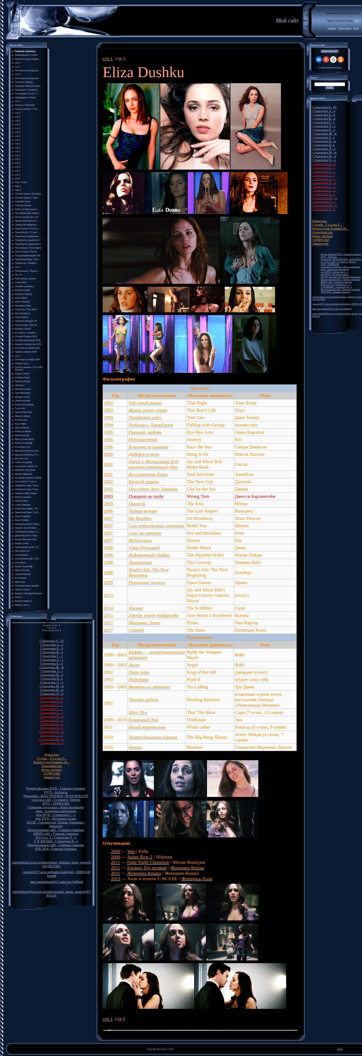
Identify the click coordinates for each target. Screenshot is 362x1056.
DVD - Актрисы (55, 792)
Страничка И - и (51, 675)
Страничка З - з (52, 671)
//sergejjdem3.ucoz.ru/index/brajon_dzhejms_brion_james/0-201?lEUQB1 (51, 864)
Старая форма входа (329, 67)
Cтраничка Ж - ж (51, 667)
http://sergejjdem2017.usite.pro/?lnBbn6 (56, 882)
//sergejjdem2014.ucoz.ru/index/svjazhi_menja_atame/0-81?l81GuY (51, 893)
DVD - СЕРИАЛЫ (55, 803)
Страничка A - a (51, 644)
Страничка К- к (51, 678)
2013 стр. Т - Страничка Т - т (55, 837)
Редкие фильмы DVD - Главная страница (55, 788)
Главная (331, 28)
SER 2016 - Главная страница (56, 849)
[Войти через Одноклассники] (340, 59)
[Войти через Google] (333, 59)
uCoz (340, 1049)
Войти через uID (329, 51)
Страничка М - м (52, 686)
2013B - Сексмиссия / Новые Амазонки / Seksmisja (56, 824)
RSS (356, 20)
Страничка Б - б (51, 648)
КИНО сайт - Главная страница (55, 833)
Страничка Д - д (51, 660)
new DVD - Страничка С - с (56, 815)
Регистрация (344, 28)
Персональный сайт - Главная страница (55, 830)
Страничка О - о (51, 693)
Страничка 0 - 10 (52, 641)
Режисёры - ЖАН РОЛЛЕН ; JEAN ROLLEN (55, 796)
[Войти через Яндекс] (326, 59)
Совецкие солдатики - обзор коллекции (55, 807)
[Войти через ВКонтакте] (319, 59)
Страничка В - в (51, 652)
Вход (355, 28)
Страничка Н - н (51, 690)
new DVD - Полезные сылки (55, 818)
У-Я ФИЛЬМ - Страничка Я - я (56, 841)
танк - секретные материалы (56, 811)
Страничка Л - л (51, 682)
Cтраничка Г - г (51, 656)
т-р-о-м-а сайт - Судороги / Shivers (55, 800)
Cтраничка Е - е (51, 663)
